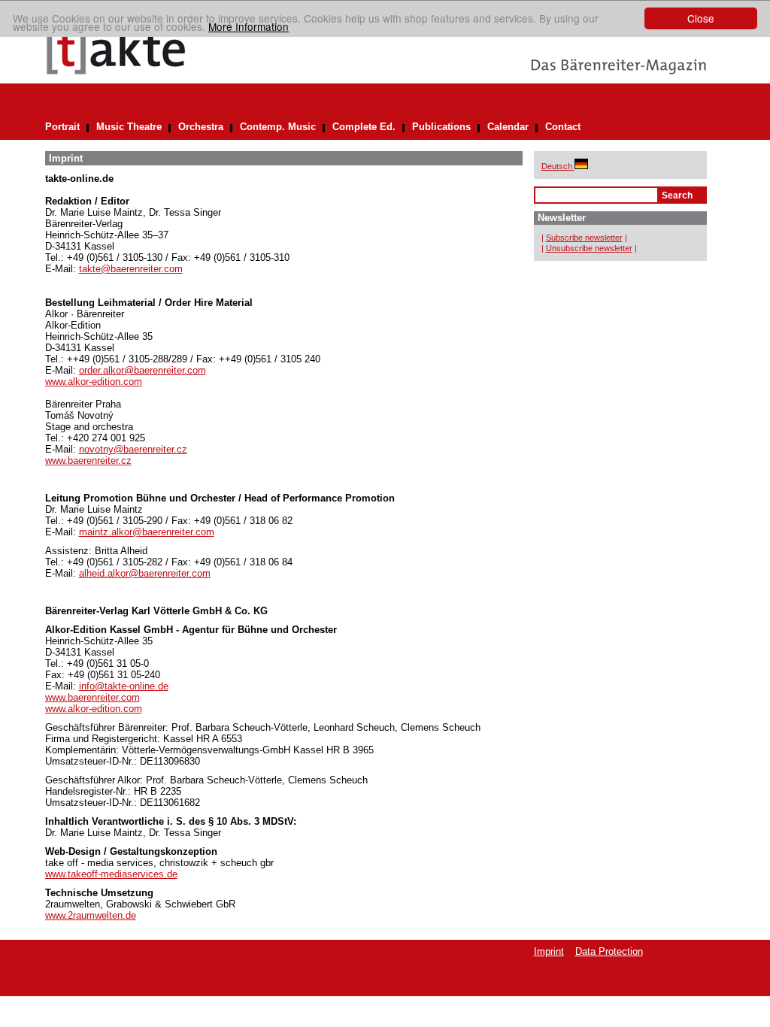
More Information (248, 26)
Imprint (549, 951)
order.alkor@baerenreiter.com (142, 370)
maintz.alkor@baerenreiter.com (146, 532)
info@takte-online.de (123, 686)
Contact (563, 126)
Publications (441, 126)
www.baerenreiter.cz (88, 460)
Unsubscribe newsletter (589, 248)
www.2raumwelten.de (90, 915)
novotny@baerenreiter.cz (133, 449)
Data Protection (609, 951)
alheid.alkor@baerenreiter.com (145, 573)
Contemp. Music (278, 126)
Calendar (508, 126)
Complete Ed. (364, 126)
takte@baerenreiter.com (131, 268)
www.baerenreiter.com (92, 697)
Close (700, 18)
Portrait (62, 126)
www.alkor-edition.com (93, 381)
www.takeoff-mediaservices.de (111, 874)
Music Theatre (129, 126)
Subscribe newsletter (584, 237)
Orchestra (200, 126)
